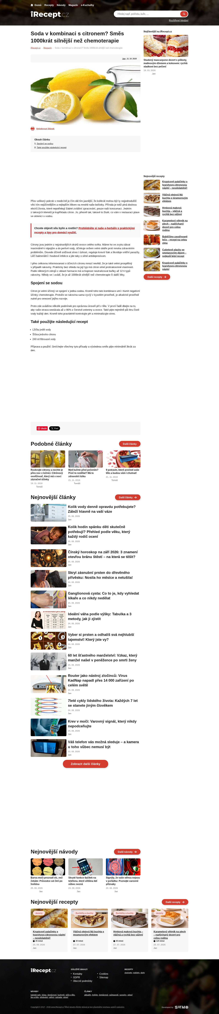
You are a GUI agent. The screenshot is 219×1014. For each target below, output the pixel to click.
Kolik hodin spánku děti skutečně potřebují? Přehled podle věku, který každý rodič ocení (99, 532)
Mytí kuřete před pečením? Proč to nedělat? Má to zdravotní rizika (83, 473)
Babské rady (36, 995)
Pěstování (44, 997)
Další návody (125, 852)
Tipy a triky (35, 997)
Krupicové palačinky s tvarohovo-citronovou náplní (174, 266)
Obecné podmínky (82, 981)
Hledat (184, 14)
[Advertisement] (85, 175)
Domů (38, 5)
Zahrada (58, 997)
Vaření (51, 997)
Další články (130, 444)
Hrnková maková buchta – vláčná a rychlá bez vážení (172, 211)
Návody (61, 5)
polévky (136, 973)
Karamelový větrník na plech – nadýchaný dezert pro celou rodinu (170, 934)
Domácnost (52, 995)
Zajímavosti (113, 995)
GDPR (76, 977)
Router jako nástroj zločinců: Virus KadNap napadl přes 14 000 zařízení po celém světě (101, 680)
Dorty (143, 973)
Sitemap (103, 977)
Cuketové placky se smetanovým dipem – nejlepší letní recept (174, 252)
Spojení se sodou (45, 143)
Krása (44, 995)
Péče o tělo (70, 995)
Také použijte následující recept (51, 147)
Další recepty (154, 277)
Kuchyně (61, 995)
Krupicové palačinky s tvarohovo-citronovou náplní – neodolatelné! (174, 185)
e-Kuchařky (87, 5)
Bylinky (95, 995)
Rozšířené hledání (178, 20)
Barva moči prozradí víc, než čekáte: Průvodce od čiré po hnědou (47, 880)
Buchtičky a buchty (84, 913)
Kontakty (77, 974)
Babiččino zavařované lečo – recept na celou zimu (174, 239)
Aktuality (87, 995)
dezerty (38, 913)
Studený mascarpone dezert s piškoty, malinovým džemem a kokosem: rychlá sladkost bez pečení (165, 63)
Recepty (49, 5)
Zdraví (65, 997)
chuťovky (128, 973)
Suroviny (122, 995)
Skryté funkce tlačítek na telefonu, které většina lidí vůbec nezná (82, 880)
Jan (123, 59)
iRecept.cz (36, 48)
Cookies (103, 974)
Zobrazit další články (85, 764)
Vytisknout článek (45, 128)
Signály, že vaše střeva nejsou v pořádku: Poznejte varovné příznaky (123, 880)
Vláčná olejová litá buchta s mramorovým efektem (175, 198)
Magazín (73, 5)
